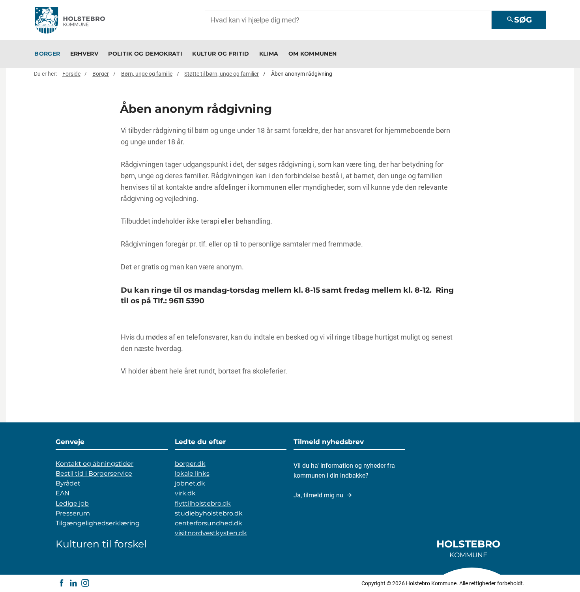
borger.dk (190, 463)
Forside (71, 74)
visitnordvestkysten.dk (211, 533)
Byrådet (68, 483)
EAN (62, 493)
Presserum (73, 513)
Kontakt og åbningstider (94, 463)
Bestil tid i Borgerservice (94, 473)
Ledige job (72, 503)
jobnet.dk (190, 483)
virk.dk (185, 493)
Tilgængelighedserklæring (98, 523)
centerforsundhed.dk (208, 523)
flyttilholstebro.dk (203, 503)
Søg (519, 19)
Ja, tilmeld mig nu (318, 495)
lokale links (192, 473)
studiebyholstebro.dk (209, 513)
